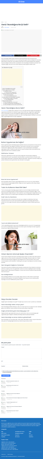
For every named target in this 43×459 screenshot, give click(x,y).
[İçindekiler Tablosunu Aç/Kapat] (21, 87)
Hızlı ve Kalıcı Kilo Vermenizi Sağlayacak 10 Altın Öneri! (16, 397)
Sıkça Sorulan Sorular (7, 100)
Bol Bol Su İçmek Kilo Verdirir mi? (12, 381)
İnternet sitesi (25, 366)
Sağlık (6, 22)
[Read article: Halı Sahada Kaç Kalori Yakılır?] (3, 411)
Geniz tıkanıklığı (4, 110)
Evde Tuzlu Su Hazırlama (8, 94)
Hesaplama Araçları (19, 433)
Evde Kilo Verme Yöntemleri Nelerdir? (8, 443)
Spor (30, 433)
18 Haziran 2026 (9, 399)
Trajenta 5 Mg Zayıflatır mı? (11, 402)
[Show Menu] (1, 1)
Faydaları (3, 436)
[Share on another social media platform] (41, 55)
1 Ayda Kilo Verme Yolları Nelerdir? (7, 447)
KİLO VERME (6, 456)
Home (2, 22)
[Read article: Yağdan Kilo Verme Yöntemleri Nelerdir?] (3, 407)
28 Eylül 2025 (9, 386)
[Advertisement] (21, 13)
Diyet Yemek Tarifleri (5, 435)
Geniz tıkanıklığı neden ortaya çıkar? (11, 102)
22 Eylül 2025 (9, 403)
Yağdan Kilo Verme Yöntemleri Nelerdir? (14, 406)
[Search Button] (41, 1)
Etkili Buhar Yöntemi (8, 91)
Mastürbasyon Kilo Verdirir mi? (12, 385)
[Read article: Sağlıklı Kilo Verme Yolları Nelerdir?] (3, 394)
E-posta (3, 366)
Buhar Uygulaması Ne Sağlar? (9, 89)
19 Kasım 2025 (13, 27)
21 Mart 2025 (9, 382)
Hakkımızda (3, 454)
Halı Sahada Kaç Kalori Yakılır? (12, 410)
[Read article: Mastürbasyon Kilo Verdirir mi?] (3, 386)
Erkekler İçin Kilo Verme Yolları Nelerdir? (8, 448)
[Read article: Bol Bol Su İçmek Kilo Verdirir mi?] (3, 382)
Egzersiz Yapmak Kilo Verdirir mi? (7, 444)
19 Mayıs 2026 (9, 407)
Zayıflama (31, 436)
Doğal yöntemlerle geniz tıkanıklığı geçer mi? (13, 103)
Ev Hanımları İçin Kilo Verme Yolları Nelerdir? (9, 449)
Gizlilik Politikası (10, 454)
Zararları (31, 435)
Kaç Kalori (17, 435)
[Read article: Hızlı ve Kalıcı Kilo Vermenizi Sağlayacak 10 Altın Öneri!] (3, 399)
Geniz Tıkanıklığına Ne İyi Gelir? (9, 88)
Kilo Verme (21, 2)
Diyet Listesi (3, 433)
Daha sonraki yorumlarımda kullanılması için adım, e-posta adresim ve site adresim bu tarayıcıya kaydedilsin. (20, 372)
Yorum (3, 347)
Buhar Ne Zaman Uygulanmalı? (11, 92)
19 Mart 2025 (9, 412)
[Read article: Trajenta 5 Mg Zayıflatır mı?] (3, 403)
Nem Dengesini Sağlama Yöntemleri (11, 98)
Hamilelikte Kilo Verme (19, 431)
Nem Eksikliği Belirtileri (9, 99)
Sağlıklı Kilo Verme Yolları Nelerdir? (13, 393)
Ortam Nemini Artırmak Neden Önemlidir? (11, 97)
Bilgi (2, 431)
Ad (2, 361)
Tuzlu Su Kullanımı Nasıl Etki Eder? (10, 93)
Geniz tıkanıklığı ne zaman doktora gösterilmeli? (13, 104)
